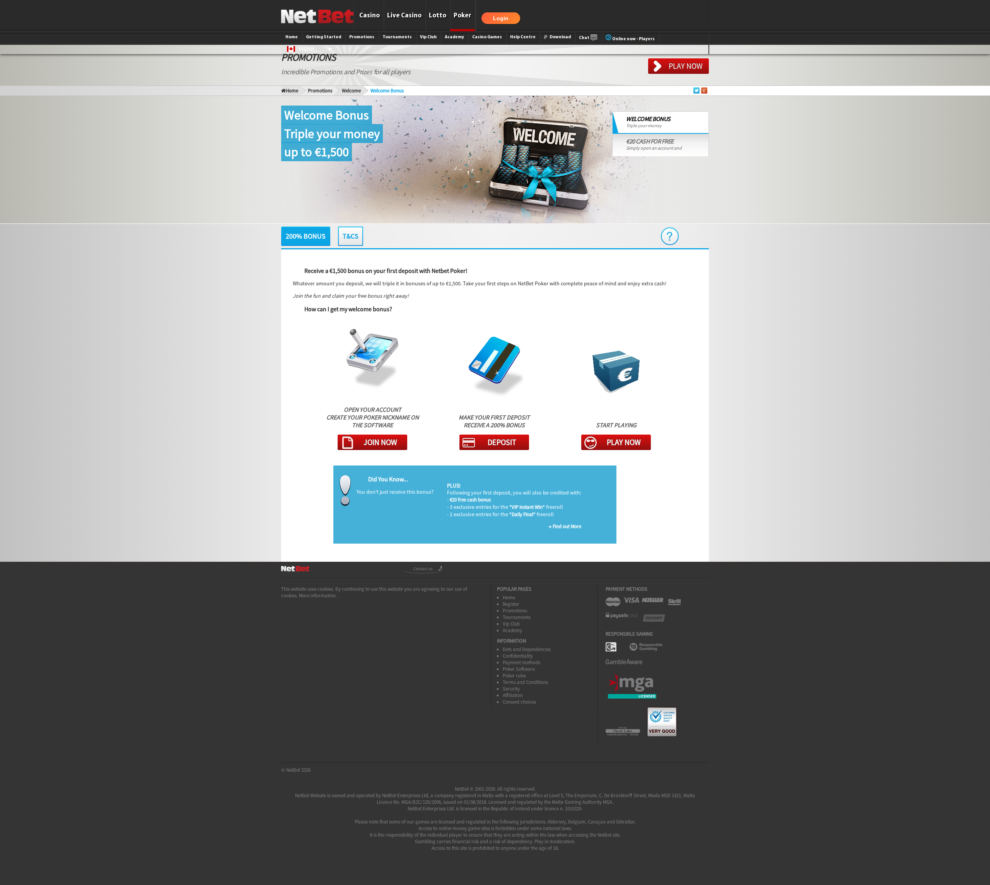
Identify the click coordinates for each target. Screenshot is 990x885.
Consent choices (519, 702)
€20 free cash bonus (470, 499)
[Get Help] (670, 236)
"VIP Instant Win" (527, 507)
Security (511, 688)
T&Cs (350, 236)
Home (291, 37)
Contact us (423, 568)
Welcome (351, 90)
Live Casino (404, 15)
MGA (607, 802)
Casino (369, 15)
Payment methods (521, 662)
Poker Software (519, 669)
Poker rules (514, 675)
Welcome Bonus (387, 90)
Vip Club (428, 37)
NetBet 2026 (298, 770)
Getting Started (323, 37)
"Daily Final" (522, 514)
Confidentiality (518, 656)
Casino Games (487, 37)
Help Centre (523, 37)
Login (501, 18)
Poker (462, 15)
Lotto (437, 15)
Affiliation (513, 695)
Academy (454, 37)
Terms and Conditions (525, 682)
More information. (318, 595)
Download (560, 37)
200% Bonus (306, 236)
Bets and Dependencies (527, 649)
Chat (584, 38)
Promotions (361, 37)
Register (511, 604)
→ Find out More (564, 526)
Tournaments (397, 37)
